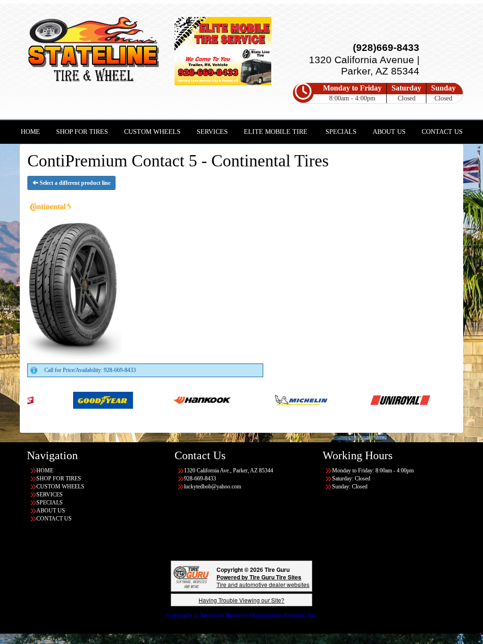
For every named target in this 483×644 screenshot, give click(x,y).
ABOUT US (389, 131)
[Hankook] (167, 399)
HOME (30, 131)
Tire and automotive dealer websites (263, 580)
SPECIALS (341, 131)
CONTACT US (442, 131)
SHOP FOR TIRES (82, 131)
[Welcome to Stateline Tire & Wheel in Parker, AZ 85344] (93, 51)
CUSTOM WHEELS (152, 131)
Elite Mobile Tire (276, 131)
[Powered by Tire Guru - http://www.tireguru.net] (191, 576)
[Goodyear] (68, 399)
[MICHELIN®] (266, 399)
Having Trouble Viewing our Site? (241, 600)
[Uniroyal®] (365, 399)
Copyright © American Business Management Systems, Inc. (241, 615)
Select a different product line (74, 183)
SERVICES (212, 131)
